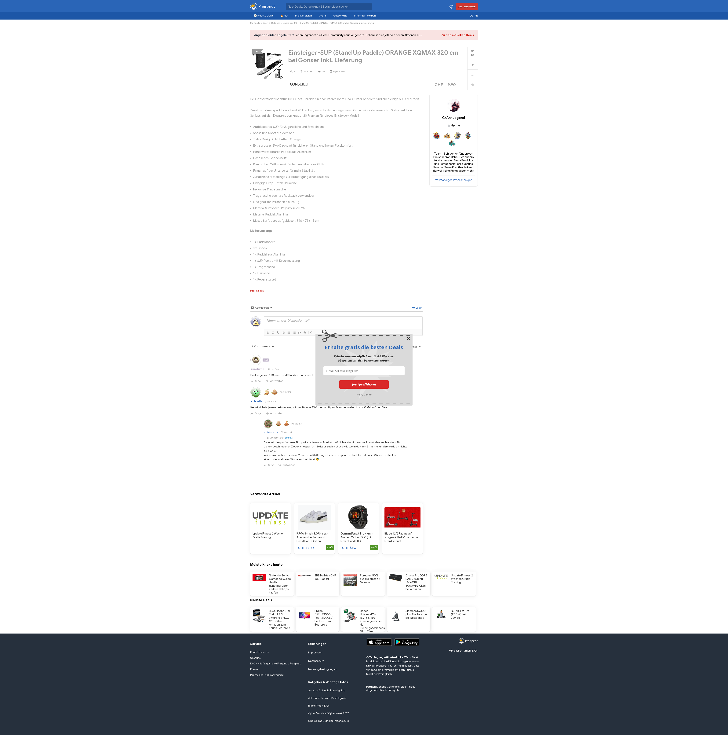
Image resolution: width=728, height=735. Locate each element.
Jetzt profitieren (364, 384)
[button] (364, 347)
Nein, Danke (364, 394)
